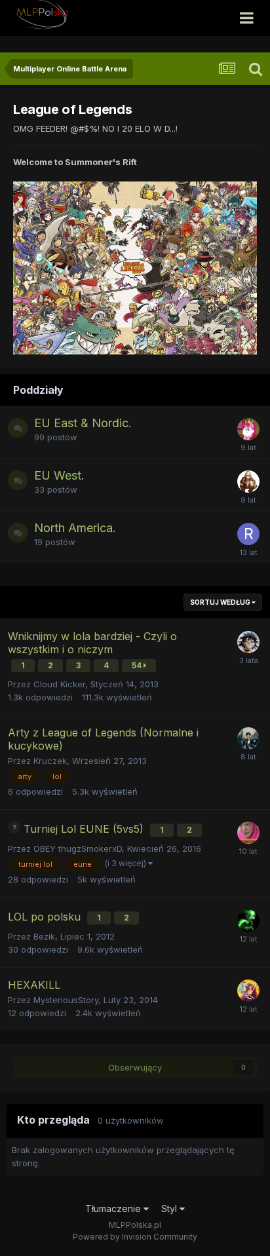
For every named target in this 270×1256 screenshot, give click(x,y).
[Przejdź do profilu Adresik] (248, 429)
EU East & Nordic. (83, 423)
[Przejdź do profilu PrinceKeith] (248, 481)
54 (138, 665)
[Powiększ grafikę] (135, 267)
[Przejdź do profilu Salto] (248, 738)
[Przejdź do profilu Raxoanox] (248, 991)
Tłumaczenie (114, 1208)
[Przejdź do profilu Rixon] (248, 534)
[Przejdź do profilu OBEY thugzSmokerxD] (248, 833)
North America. (75, 528)
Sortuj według (221, 602)
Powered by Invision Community (135, 1237)
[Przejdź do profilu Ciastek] (248, 642)
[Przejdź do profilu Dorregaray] (248, 920)
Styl (170, 1208)
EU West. (59, 475)
